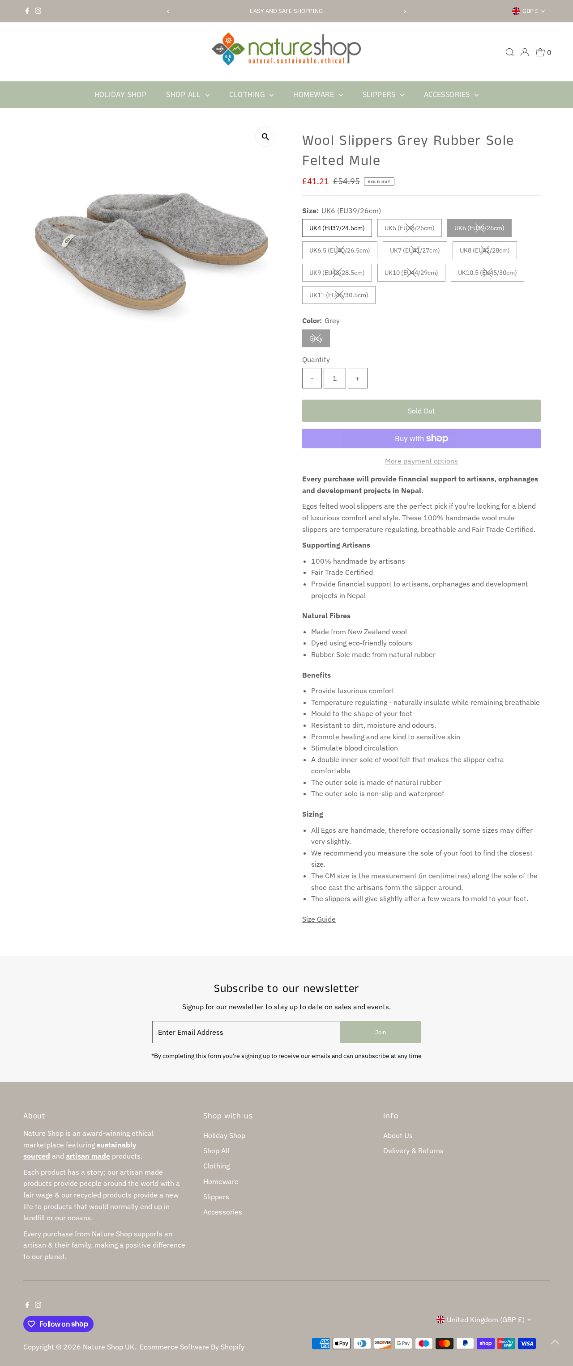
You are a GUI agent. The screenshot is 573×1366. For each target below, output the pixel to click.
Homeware (314, 95)
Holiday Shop (120, 95)
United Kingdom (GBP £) (486, 1319)
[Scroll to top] (555, 1341)
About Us (398, 1135)
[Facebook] (27, 11)
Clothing (248, 95)
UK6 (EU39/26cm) (483, 229)
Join (380, 1032)
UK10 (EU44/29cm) (415, 274)
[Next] (405, 11)
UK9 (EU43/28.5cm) (340, 274)
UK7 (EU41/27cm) (418, 251)
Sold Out (421, 410)
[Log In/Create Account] (525, 52)
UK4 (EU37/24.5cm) (337, 228)
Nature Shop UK (108, 1346)
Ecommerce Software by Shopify (192, 1346)
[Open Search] (510, 52)
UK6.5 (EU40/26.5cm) (343, 251)
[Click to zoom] (265, 136)
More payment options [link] (421, 460)
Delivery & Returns (413, 1150)
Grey (319, 340)
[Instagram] (38, 11)
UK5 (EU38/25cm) (413, 229)
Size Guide (319, 919)
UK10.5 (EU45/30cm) (491, 274)
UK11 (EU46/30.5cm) (342, 296)
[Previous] (168, 11)
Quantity (316, 359)
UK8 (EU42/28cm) (488, 251)
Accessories (448, 95)
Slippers (380, 95)
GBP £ (530, 11)
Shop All (184, 95)
